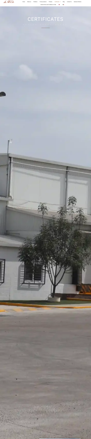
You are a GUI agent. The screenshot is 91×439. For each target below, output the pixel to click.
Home (24, 1)
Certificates (57, 1)
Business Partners (77, 1)
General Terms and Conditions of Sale (48, 4)
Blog (64, 1)
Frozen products (43, 1)
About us (29, 1)
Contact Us (69, 1)
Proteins (50, 1)
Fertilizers (35, 1)
